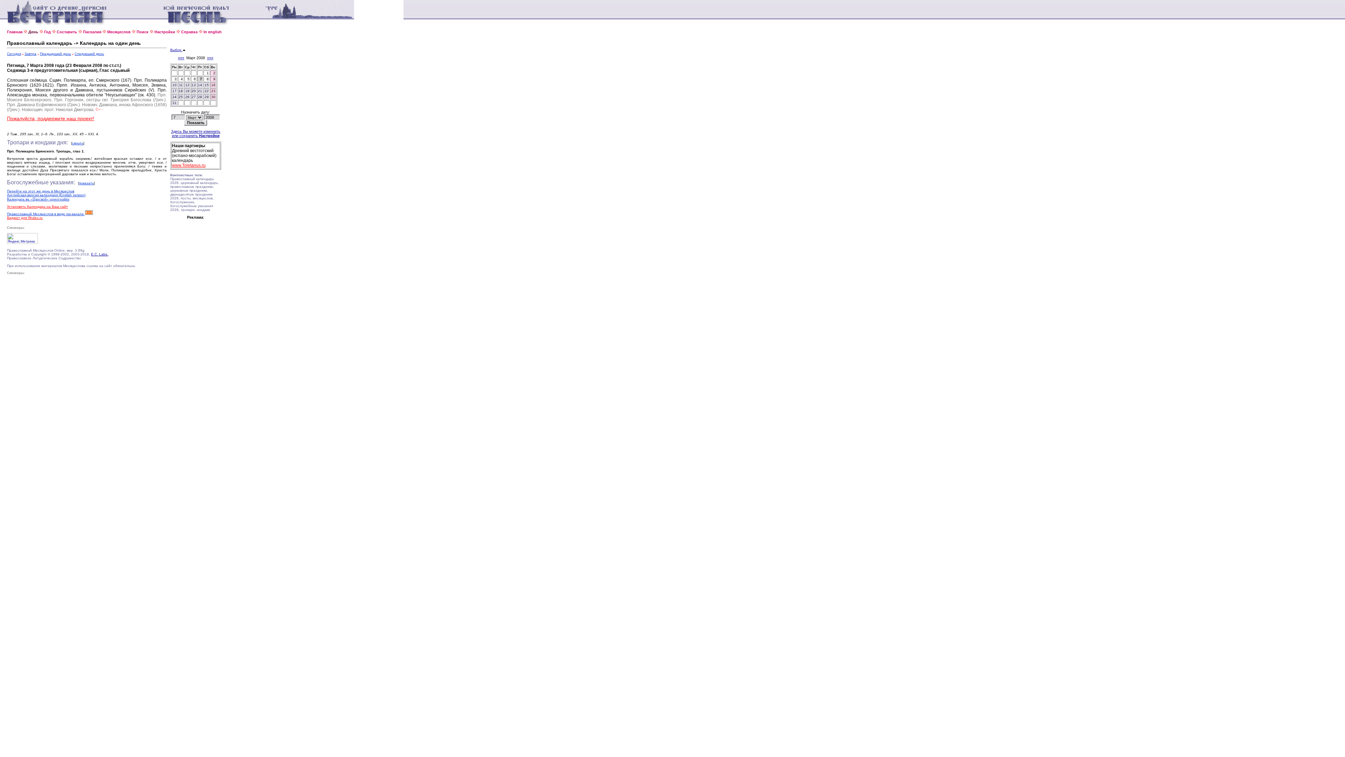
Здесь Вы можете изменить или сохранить (195, 133)
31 (174, 103)
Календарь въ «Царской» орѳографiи (38, 199)
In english (213, 32)
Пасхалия (92, 32)
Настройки (164, 32)
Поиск (143, 32)
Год (47, 32)
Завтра (30, 54)
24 (174, 97)
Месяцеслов (119, 32)
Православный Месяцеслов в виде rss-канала (46, 214)
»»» (210, 58)
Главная (14, 32)
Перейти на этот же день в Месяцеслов (40, 191)
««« (181, 58)
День (33, 32)
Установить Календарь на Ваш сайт (37, 207)
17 (174, 91)
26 (187, 97)
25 (181, 97)
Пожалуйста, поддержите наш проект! (50, 118)
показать (86, 183)
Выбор (176, 50)
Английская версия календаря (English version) (46, 195)
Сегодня (14, 54)
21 (200, 91)
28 (200, 97)
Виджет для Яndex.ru (25, 218)
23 (213, 91)
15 (207, 85)
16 (213, 85)
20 (194, 91)
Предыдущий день (55, 54)
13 (194, 85)
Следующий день (89, 54)
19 (187, 91)
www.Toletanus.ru (189, 165)
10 (174, 85)
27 (194, 97)
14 (200, 85)
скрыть (77, 143)
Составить (67, 32)
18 (181, 91)
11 (181, 85)
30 (213, 97)
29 (207, 97)
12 (187, 85)
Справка (189, 32)
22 (207, 91)
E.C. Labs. (99, 254)
